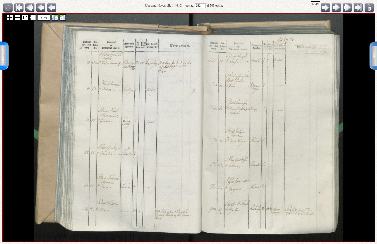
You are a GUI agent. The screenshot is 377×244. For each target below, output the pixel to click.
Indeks (373, 55)
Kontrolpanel (3, 55)
